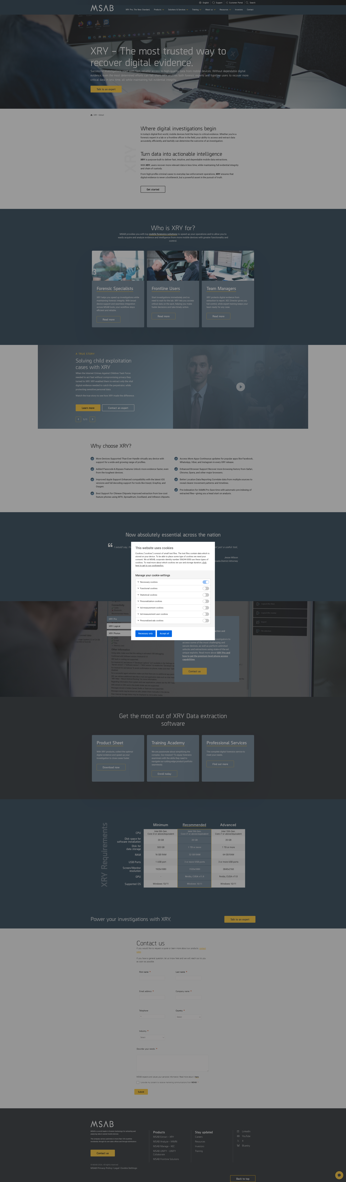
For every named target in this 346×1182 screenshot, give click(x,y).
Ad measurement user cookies (154, 614)
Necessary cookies (149, 582)
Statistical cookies (148, 595)
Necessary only (145, 633)
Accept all (164, 633)
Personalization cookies (151, 601)
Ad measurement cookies (151, 608)
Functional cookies (148, 588)
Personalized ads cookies (151, 620)
